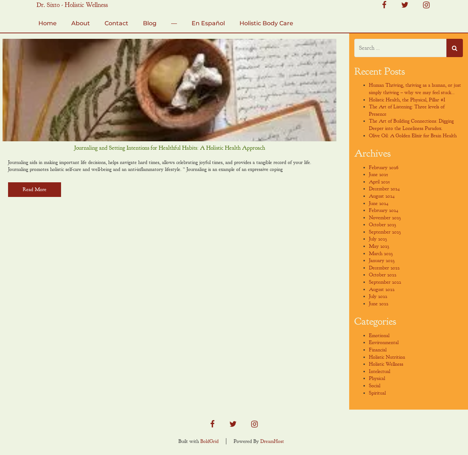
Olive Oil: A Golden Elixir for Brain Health (413, 136)
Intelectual (379, 371)
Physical (377, 378)
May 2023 (379, 246)
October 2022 (382, 275)
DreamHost (272, 441)
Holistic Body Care (266, 23)
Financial (377, 350)
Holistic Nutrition (387, 357)
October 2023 (382, 224)
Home (47, 23)
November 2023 (385, 218)
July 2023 (378, 239)
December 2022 (384, 268)
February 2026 (384, 167)
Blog (149, 23)
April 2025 (379, 182)
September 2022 (385, 282)
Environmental (384, 342)
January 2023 (382, 260)
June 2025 (378, 174)
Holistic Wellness (386, 364)
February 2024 (383, 210)
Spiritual (377, 393)
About (80, 23)
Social (374, 386)
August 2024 (382, 196)
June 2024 (378, 203)
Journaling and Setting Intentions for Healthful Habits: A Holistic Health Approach (169, 148)
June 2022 (378, 304)
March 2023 (381, 253)
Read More (34, 189)
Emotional (379, 335)
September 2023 (385, 232)
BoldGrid (209, 441)
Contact (116, 23)
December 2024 (384, 189)
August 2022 (382, 289)
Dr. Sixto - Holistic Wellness (72, 5)
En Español (208, 23)
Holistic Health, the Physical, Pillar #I (407, 100)
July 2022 (378, 296)
